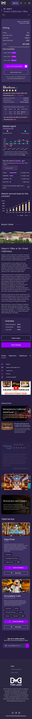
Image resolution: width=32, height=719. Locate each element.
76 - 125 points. (19, 95)
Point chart (16, 338)
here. (24, 155)
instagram (13, 713)
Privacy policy (14, 672)
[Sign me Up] (27, 646)
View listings (16, 345)
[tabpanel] (16, 377)
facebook (16, 713)
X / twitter (19, 713)
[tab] (7, 519)
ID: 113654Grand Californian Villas (16, 112)
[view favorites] (25, 3)
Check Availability (18, 568)
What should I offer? (16, 72)
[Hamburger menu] (29, 3)
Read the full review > (20, 468)
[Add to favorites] (29, 15)
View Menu (18, 573)
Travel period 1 (9, 168)
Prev (21, 215)
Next (26, 215)
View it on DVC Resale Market (15, 66)
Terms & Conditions (16, 669)
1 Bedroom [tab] (12, 356)
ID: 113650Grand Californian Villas (16, 113)
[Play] (16, 388)
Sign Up (15, 3)
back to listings (2, 10)
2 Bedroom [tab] (23, 356)
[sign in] (21, 3)
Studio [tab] (3, 356)
